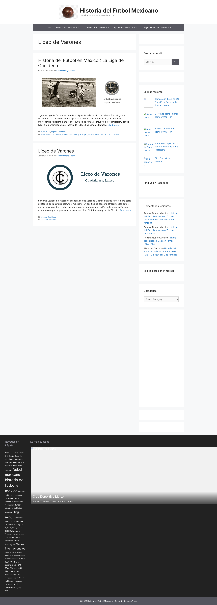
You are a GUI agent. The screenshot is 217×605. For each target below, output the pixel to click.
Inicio (48, 27)
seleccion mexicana (12, 541)
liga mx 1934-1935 (12, 521)
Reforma (17, 537)
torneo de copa (10, 578)
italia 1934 (17, 505)
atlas (43, 134)
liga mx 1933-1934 (16, 518)
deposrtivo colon (69, 134)
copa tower (8, 466)
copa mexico (18, 462)
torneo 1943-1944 (15, 575)
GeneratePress (130, 601)
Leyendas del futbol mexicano (157, 27)
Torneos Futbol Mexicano (97, 27)
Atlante (7, 453)
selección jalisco (10, 545)
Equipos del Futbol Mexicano (126, 27)
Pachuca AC (16, 534)
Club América (19, 453)
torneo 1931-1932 (11, 559)
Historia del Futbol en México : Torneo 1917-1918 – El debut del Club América (160, 251)
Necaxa (8, 534)
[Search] (175, 62)
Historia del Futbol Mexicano (119, 10)
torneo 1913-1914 (10, 552)
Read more (113, 125)
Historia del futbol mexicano (68, 27)
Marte (11, 531)
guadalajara (82, 134)
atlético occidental (53, 134)
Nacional (17, 531)
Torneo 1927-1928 (19, 556)
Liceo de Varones (95, 134)
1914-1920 (45, 132)
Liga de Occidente (58, 132)
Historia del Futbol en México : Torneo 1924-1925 (161, 230)
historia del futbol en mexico (14, 485)
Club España (9, 456)
